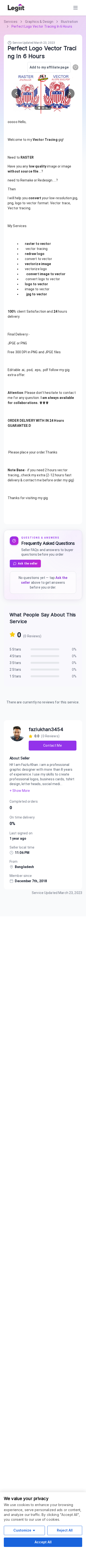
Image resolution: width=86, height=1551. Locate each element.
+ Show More (20, 791)
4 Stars (15, 656)
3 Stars (15, 663)
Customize (22, 1530)
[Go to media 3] (47, 108)
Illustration (69, 22)
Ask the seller (28, 563)
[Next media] (70, 93)
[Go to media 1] (39, 108)
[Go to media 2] (43, 108)
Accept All (43, 1542)
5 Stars (15, 649)
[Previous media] (16, 93)
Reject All (65, 1530)
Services (10, 22)
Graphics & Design (39, 22)
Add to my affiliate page (49, 67)
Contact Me (52, 745)
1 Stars (15, 676)
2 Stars (15, 669)
